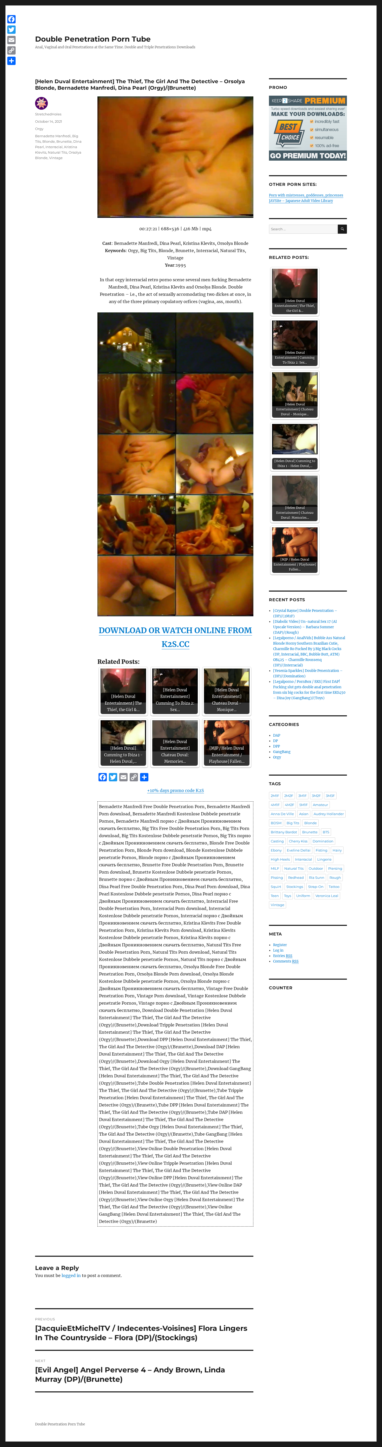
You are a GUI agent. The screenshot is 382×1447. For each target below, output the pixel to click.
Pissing (277, 877)
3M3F (330, 796)
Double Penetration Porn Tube (93, 39)
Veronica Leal (326, 896)
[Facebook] (11, 19)
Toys (287, 896)
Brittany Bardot (284, 832)
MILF (275, 868)
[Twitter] (11, 29)
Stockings (294, 887)
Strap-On (316, 887)
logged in (71, 1275)
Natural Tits (57, 152)
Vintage (56, 158)
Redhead (296, 877)
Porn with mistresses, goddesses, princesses (306, 195)
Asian (303, 814)
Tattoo (334, 887)
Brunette (64, 141)
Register (280, 945)
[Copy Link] (11, 50)
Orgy (39, 129)
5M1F (303, 805)
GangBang (282, 752)
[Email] (11, 40)
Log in (278, 950)
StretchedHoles (48, 114)
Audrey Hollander (329, 814)
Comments (286, 961)
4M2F (289, 805)
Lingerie (324, 859)
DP (275, 741)
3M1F (302, 796)
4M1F (275, 805)
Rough (335, 877)
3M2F (316, 796)
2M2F (288, 796)
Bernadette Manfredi (53, 136)
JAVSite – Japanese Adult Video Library (301, 201)
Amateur (320, 805)
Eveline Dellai (299, 850)
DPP (276, 746)
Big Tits (293, 823)
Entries (282, 956)
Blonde (48, 141)
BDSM (276, 823)
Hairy (337, 850)
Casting (277, 841)
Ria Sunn (316, 877)
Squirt (276, 887)
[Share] (11, 61)
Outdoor (316, 868)
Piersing (335, 868)
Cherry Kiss (298, 841)
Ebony (276, 850)
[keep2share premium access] (308, 128)
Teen (275, 896)
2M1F (275, 796)
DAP (276, 735)
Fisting (321, 850)
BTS (326, 832)
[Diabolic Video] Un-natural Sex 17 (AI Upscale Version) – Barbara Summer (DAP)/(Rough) (305, 627)
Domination (323, 841)
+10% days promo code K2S (175, 790)
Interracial (54, 147)
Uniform (303, 896)
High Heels (280, 859)
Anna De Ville (282, 814)
